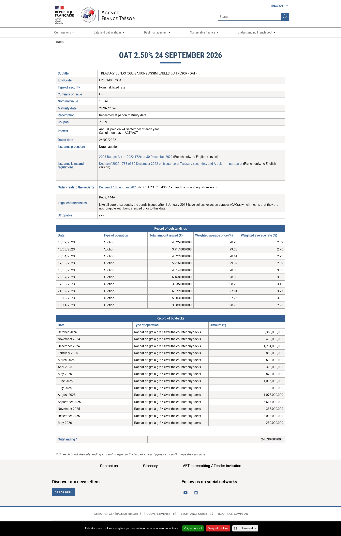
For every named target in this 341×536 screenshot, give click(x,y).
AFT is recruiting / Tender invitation (212, 465)
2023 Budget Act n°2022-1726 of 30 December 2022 (135, 156)
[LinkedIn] (196, 494)
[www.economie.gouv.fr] (65, 15)
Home (60, 42)
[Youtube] (186, 494)
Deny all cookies (218, 528)
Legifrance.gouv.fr (195, 513)
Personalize (249, 528)
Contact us (109, 465)
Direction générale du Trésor (116, 513)
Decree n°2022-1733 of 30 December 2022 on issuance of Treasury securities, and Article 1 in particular (170, 163)
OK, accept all (193, 528)
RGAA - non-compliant (234, 513)
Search (285, 16)
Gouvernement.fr (159, 513)
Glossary (150, 465)
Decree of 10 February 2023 (118, 187)
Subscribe (63, 492)
